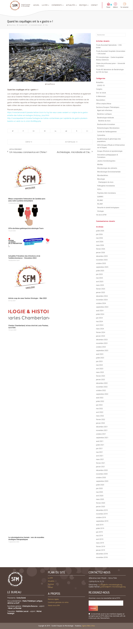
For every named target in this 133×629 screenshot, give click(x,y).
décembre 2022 (102, 383)
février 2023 (100, 376)
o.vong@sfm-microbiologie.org (110, 585)
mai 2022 (99, 409)
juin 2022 (99, 405)
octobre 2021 (101, 434)
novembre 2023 (102, 343)
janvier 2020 (100, 507)
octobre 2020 (101, 478)
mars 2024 (100, 329)
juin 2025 (99, 274)
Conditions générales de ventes (58, 602)
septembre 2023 (102, 351)
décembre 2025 (102, 256)
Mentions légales (53, 599)
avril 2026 (99, 242)
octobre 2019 (101, 517)
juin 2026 (99, 234)
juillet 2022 (100, 401)
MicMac (100, 164)
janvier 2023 (100, 380)
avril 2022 (99, 412)
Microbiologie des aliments (107, 168)
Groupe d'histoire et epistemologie (109, 151)
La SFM (44, 5)
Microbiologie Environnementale (109, 172)
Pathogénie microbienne (106, 186)
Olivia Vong (12, 25)
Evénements (57, 5)
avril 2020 (99, 496)
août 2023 (99, 354)
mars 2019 (100, 543)
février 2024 (100, 332)
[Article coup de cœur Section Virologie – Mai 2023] (28, 278)
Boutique (83, 5)
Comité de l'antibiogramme (107, 132)
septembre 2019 (102, 521)
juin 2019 (99, 532)
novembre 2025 (102, 260)
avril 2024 (99, 325)
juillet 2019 (100, 528)
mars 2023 (100, 372)
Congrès (99, 89)
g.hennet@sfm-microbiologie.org (113, 587)
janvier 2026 (100, 253)
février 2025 (100, 289)
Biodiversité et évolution (106, 124)
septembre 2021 (102, 438)
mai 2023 (99, 365)
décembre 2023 (102, 340)
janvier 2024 (100, 336)
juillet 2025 (100, 271)
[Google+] (33, 131)
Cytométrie (101, 135)
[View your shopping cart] (108, 4)
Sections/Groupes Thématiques (107, 107)
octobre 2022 (101, 390)
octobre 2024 (101, 303)
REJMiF (100, 204)
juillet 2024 (100, 314)
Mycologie (101, 179)
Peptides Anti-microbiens (106, 193)
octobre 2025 (101, 263)
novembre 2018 (102, 557)
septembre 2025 (102, 267)
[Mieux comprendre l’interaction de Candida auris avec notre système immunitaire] (28, 179)
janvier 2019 (100, 550)
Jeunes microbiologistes (106, 161)
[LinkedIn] (55, 131)
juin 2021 (99, 449)
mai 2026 (99, 238)
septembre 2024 (102, 307)
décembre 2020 (102, 470)
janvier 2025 (100, 292)
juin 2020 (99, 488)
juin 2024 (99, 318)
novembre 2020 (102, 474)
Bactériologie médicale (105, 118)
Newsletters (100, 100)
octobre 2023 (101, 347)
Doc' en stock (101, 93)
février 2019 (100, 546)
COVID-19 (101, 85)
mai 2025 (99, 278)
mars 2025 (100, 285)
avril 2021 (99, 456)
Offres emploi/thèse (103, 104)
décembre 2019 (102, 510)
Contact (94, 5)
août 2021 (99, 441)
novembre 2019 (102, 514)
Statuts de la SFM (54, 605)
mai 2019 (99, 536)
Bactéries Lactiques (104, 114)
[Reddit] (66, 131)
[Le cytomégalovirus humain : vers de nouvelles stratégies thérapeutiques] (28, 433)
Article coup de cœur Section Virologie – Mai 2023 (27, 298)
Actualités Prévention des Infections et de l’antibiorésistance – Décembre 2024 (24, 257)
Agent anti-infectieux (104, 110)
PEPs (99, 189)
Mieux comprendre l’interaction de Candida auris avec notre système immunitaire (26, 200)
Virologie (100, 211)
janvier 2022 (100, 423)
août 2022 (99, 398)
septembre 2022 (102, 394)
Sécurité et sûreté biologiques (108, 208)
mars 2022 (100, 416)
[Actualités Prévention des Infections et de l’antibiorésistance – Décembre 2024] (28, 243)
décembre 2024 (102, 296)
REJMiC (100, 200)
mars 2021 (100, 459)
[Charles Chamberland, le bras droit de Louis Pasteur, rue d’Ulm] (28, 312)
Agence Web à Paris (88, 626)
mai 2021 (99, 452)
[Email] (87, 131)
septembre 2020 (102, 481)
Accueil (36, 5)
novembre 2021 (102, 430)
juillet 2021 (100, 445)
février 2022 (100, 419)
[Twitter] (12, 131)
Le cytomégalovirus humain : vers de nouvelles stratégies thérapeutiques (26, 538)
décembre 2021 (102, 427)
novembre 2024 (102, 300)
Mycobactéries (102, 175)
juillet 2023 (100, 358)
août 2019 (99, 525)
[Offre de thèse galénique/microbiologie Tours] (28, 215)
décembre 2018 (102, 554)
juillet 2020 (100, 485)
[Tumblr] (76, 131)
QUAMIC (100, 197)
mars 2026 (100, 245)
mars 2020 (100, 499)
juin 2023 (99, 361)
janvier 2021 (100, 467)
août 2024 (99, 311)
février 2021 (100, 463)
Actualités (70, 5)
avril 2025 (99, 282)
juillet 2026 (100, 231)
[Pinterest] (44, 131)
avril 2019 (99, 539)
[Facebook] (23, 131)
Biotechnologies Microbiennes (108, 128)
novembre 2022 (102, 387)
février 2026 (100, 249)
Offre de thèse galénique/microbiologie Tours (26, 228)
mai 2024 (99, 321)
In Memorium (101, 96)
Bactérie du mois (104, 121)
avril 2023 (99, 369)
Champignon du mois (105, 182)
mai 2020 (99, 492)
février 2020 (100, 503)
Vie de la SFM (101, 215)
